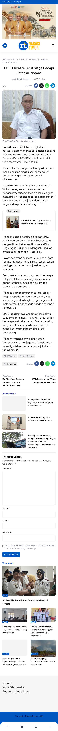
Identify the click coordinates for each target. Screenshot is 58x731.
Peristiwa (34, 654)
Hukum (5, 654)
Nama (5, 508)
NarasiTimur (31, 716)
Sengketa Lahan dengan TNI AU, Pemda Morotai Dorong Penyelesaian (14, 630)
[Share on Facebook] (36, 85)
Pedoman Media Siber (16, 691)
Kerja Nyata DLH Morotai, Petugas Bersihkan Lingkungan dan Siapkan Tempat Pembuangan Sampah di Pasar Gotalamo (41, 441)
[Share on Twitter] (41, 85)
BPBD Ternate (10, 356)
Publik (5, 595)
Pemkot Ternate (27, 356)
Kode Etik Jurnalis (13, 687)
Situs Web (6, 532)
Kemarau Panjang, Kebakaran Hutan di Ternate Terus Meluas (43, 661)
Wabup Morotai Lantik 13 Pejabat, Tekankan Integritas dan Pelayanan (40, 402)
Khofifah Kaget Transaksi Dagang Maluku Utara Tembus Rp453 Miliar (13, 382)
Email (5, 520)
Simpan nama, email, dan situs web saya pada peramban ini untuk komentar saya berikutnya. (30, 547)
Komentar (7, 468)
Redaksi (7, 683)
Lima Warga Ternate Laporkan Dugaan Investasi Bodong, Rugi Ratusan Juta (14, 661)
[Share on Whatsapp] (47, 85)
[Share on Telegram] (52, 85)
